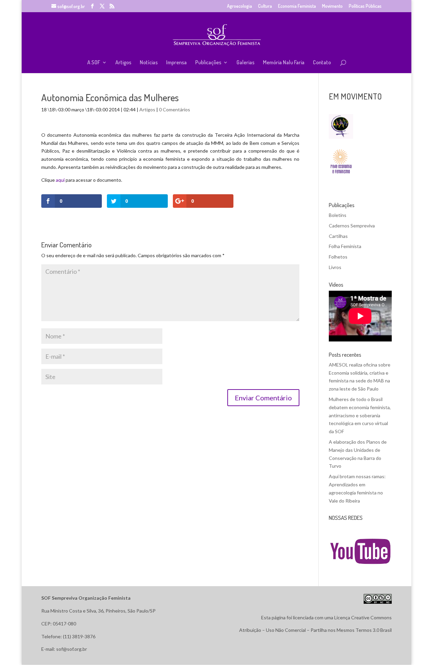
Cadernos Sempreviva (352, 225)
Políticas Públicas (365, 6)
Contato (322, 63)
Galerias (245, 63)
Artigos (123, 63)
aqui (60, 180)
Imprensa (176, 63)
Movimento (332, 6)
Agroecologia (239, 6)
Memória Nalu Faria (283, 63)
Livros (335, 267)
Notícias (149, 63)
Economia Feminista (297, 6)
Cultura (265, 6)
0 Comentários (174, 109)
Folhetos (338, 257)
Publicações (208, 63)
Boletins (337, 215)
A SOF (93, 63)
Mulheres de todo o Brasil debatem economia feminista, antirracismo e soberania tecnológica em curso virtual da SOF (360, 415)
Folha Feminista (345, 246)
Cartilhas (338, 236)
